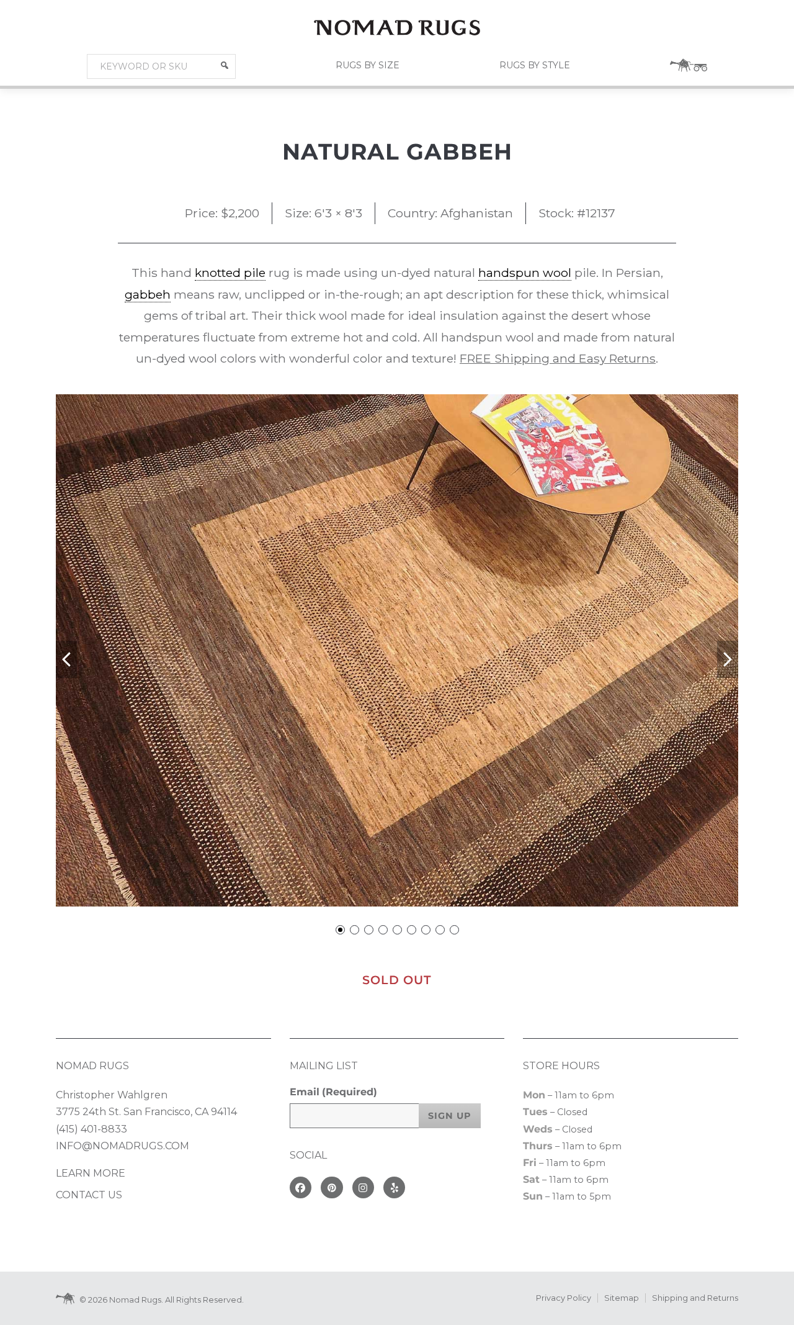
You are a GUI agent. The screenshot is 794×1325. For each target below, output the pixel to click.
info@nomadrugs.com (122, 1146)
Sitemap (621, 1298)
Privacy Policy (563, 1298)
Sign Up (449, 1115)
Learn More (90, 1173)
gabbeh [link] (148, 294)
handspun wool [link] (524, 272)
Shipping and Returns (695, 1298)
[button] (224, 65)
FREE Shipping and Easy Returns (558, 358)
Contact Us (89, 1195)
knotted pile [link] (230, 272)
